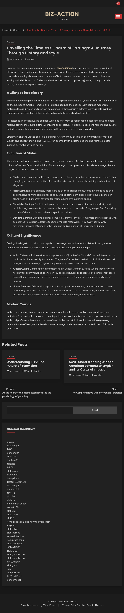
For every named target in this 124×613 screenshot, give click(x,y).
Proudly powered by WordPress (38, 605)
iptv (9, 568)
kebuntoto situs (15, 539)
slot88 (10, 518)
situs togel (12, 514)
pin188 (11, 496)
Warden (31, 59)
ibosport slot (14, 572)
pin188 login (13, 561)
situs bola (12, 456)
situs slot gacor (15, 543)
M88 (9, 449)
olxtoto (11, 499)
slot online (12, 528)
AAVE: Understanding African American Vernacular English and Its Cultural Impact (91, 366)
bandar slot (13, 452)
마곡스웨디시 (14, 576)
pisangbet (12, 474)
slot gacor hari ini (16, 554)
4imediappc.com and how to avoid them (28, 521)
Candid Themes (95, 605)
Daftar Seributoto (16, 481)
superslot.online (15, 536)
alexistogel (13, 445)
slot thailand (13, 532)
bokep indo (13, 478)
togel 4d (11, 525)
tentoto (11, 463)
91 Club (11, 467)
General (11, 42)
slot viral (11, 510)
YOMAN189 (13, 547)
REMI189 (12, 550)
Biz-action (62, 14)
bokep (10, 441)
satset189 (13, 507)
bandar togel (14, 579)
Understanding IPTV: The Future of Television (26, 364)
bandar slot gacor (16, 503)
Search (94, 410)
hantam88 (12, 460)
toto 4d (11, 492)
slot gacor (12, 565)
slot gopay (12, 470)
